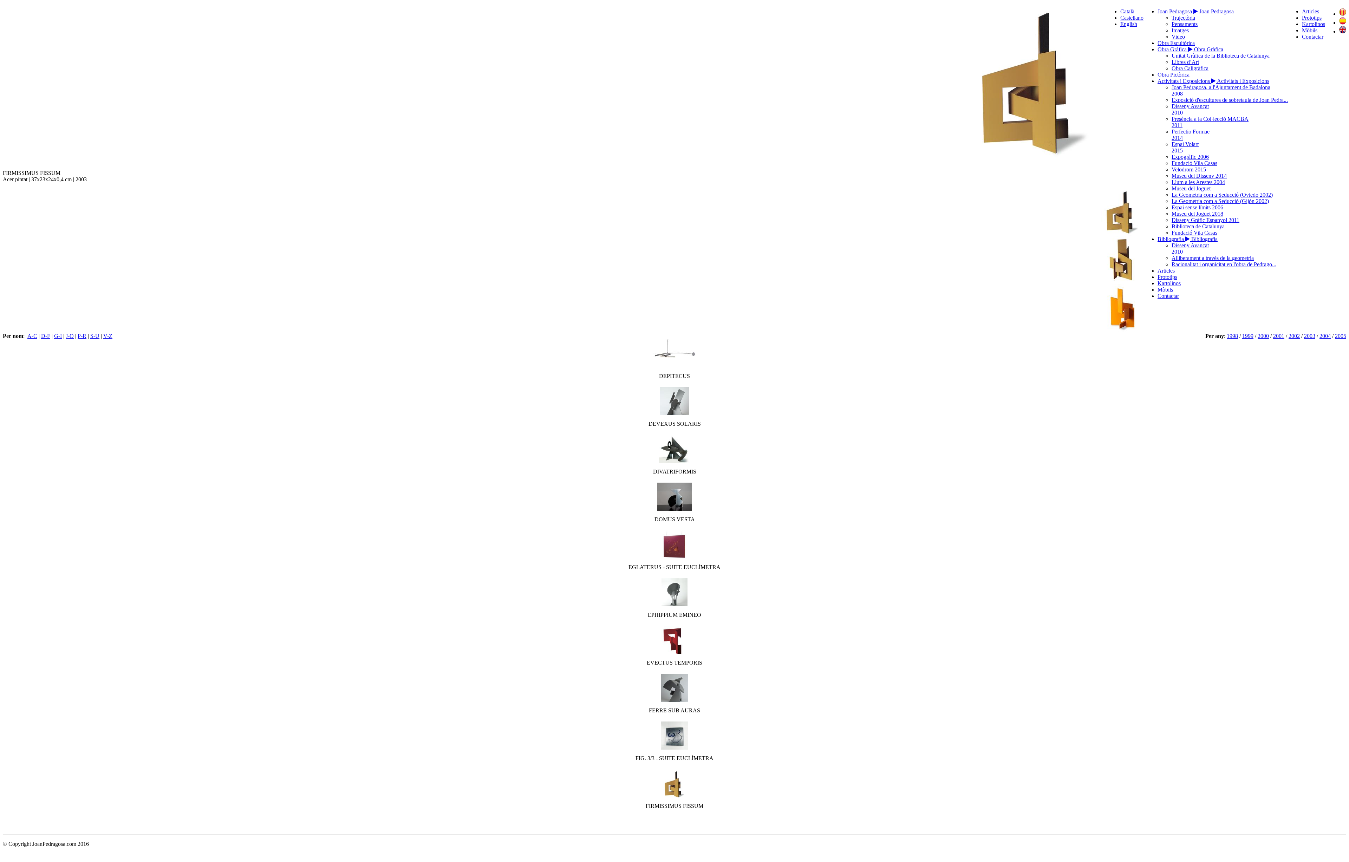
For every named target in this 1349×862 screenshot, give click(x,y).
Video (1178, 37)
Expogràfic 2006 (1190, 157)
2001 (1278, 336)
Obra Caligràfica (1190, 68)
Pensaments (1185, 24)
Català (1127, 11)
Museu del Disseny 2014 (1199, 176)
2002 (1294, 336)
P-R (82, 336)
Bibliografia (1171, 239)
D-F (45, 336)
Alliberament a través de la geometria (1213, 258)
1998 (1232, 336)
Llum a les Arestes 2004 (1198, 182)
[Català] (1342, 14)
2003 (1309, 336)
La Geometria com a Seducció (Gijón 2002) (1220, 201)
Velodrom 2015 (1189, 169)
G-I (58, 336)
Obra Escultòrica (1176, 43)
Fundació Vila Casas (1194, 163)
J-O (70, 336)
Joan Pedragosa (1175, 11)
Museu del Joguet (1191, 188)
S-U (94, 336)
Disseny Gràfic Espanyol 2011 (1205, 220)
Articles (1310, 11)
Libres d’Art (1185, 62)
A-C (32, 336)
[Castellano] (1342, 23)
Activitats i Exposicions (1184, 81)
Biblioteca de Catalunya (1198, 226)
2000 (1263, 336)
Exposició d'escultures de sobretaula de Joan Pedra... (1230, 100)
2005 (1340, 336)
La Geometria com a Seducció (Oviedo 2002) (1222, 195)
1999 (1247, 336)
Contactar (1312, 37)
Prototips (1312, 18)
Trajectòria (1183, 18)
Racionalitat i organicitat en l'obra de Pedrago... (1224, 264)
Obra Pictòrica (1174, 75)
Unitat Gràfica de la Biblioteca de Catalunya (1221, 56)
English (1128, 24)
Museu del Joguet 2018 (1197, 214)
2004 (1325, 336)
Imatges (1180, 30)
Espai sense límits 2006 (1197, 207)
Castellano (1131, 18)
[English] (1342, 31)
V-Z (107, 336)
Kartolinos (1313, 24)
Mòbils (1309, 30)
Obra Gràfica (1173, 49)
